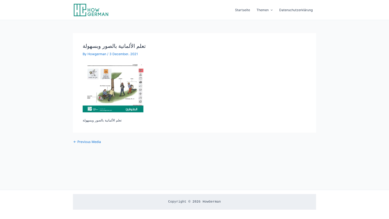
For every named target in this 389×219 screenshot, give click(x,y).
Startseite (242, 10)
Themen (262, 10)
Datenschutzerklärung (296, 10)
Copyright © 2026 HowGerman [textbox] (194, 202)
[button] (271, 10)
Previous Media (87, 141)
